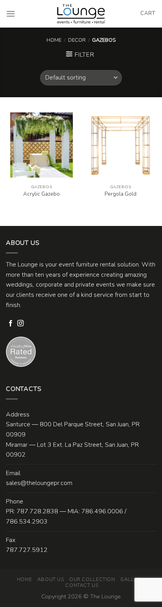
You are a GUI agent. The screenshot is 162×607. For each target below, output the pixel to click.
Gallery (131, 579)
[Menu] (10, 13)
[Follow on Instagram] (20, 323)
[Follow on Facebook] (10, 323)
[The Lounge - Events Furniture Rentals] (81, 14)
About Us (50, 579)
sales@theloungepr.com (39, 483)
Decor (77, 40)
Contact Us (81, 585)
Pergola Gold (120, 194)
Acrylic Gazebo (41, 194)
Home (53, 40)
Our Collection (92, 579)
